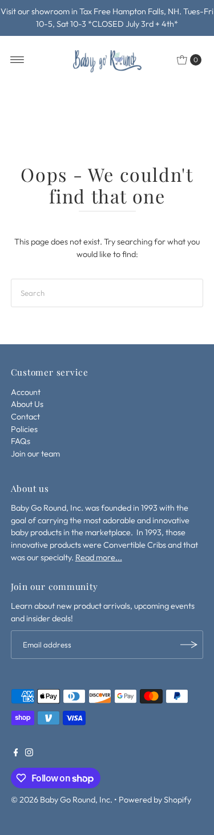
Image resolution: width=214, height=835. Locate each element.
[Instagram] (29, 753)
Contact (25, 417)
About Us (27, 404)
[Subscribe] (189, 644)
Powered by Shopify (155, 800)
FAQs (20, 441)
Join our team (35, 454)
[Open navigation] (17, 60)
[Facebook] (16, 753)
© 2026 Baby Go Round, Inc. (61, 800)
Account (26, 392)
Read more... (98, 557)
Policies (24, 429)
